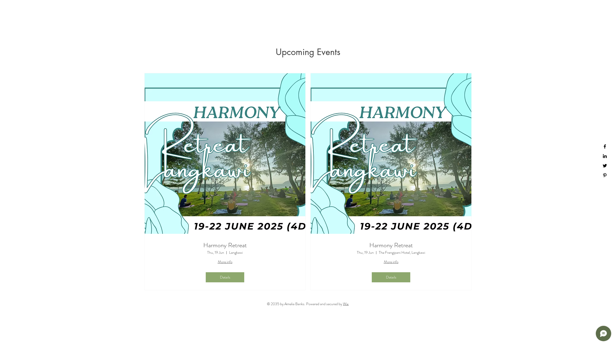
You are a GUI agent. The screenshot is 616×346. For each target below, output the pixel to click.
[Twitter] (605, 165)
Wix (346, 304)
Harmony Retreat (225, 245)
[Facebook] (605, 146)
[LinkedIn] (605, 156)
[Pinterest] (605, 175)
